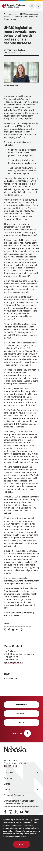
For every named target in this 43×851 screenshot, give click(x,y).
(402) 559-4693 (11, 657)
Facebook (16, 612)
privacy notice (11, 837)
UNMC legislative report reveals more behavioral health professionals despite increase (21, 16)
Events (7, 784)
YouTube (8, 615)
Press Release (10, 678)
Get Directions (21, 714)
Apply (21, 723)
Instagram (28, 612)
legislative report (20, 102)
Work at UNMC (21, 705)
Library (7, 789)
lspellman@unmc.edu (13, 662)
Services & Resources (14, 795)
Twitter (7, 612)
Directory (8, 778)
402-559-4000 (10, 766)
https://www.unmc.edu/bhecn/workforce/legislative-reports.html (21, 582)
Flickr (16, 615)
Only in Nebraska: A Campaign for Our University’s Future (19, 802)
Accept (22, 844)
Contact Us (9, 772)
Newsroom (13, 14)
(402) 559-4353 (11, 659)
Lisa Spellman (19, 50)
